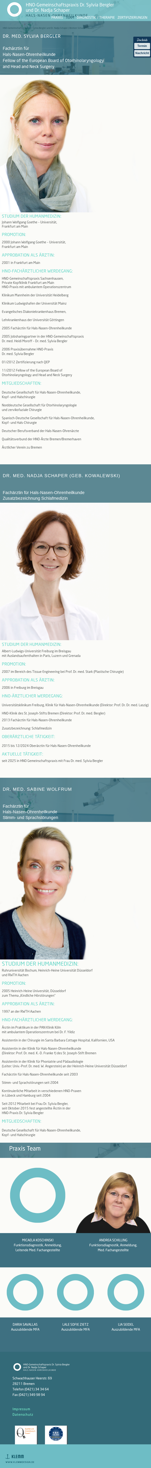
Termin (142, 45)
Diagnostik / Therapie (96, 17)
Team (70, 17)
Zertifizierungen (132, 17)
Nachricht (142, 53)
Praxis (57, 17)
